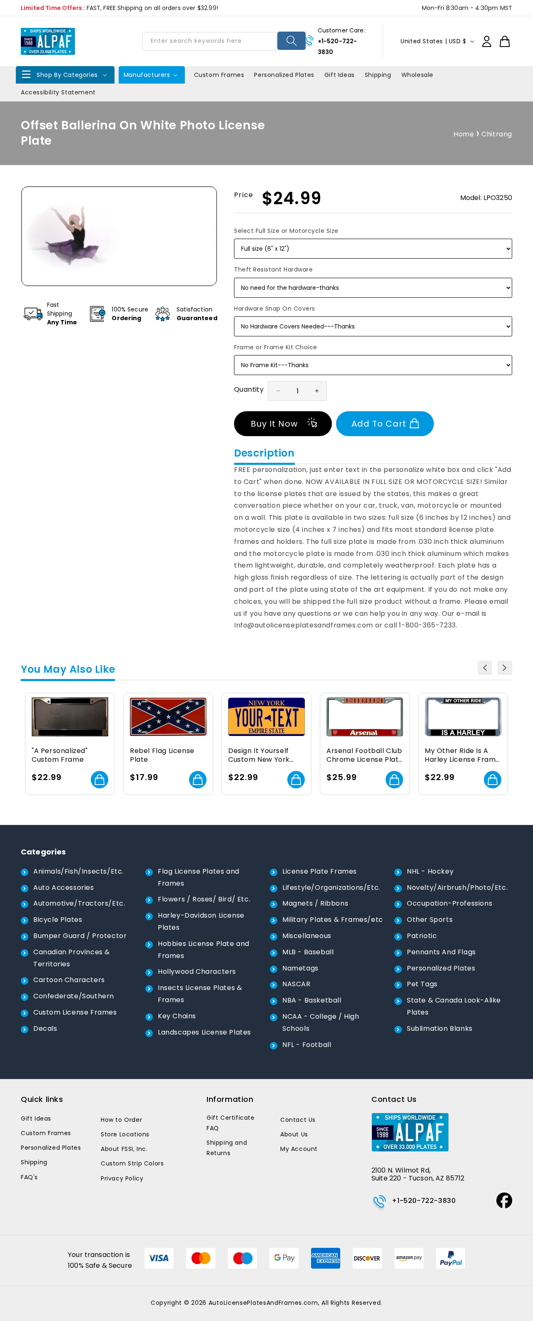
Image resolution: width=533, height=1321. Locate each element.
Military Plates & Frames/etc (332, 919)
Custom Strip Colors (132, 1163)
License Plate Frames (319, 871)
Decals (45, 1028)
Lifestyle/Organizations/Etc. (331, 887)
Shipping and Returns (227, 1147)
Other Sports (430, 919)
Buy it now (274, 424)
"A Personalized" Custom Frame (60, 755)
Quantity (249, 389)
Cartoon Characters (69, 980)
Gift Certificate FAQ (231, 1123)
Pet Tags (422, 984)
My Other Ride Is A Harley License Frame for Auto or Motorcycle (462, 755)
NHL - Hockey (430, 871)
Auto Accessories (63, 887)
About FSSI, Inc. (124, 1149)
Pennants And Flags (441, 952)
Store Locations (125, 1134)
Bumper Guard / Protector (80, 936)
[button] (65, 75)
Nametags (300, 968)
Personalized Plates (441, 968)
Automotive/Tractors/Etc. (79, 903)
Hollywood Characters (197, 971)
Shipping (34, 1162)
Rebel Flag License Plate (162, 755)
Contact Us (298, 1120)
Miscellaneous (306, 936)
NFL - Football (306, 1044)
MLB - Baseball (308, 952)
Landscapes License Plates (204, 1032)
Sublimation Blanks (440, 1028)
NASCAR (296, 984)
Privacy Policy (122, 1178)
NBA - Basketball (311, 1000)
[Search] (291, 41)
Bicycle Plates (57, 919)
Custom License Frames (75, 1012)
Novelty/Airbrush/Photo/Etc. (457, 887)
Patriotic (422, 936)
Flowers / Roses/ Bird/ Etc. (204, 899)
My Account (299, 1149)
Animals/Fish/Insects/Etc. (78, 871)
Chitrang (496, 134)
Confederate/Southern (73, 996)
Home (463, 134)
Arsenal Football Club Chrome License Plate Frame (364, 755)
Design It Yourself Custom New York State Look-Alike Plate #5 (259, 755)
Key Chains (177, 1016)
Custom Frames (46, 1133)
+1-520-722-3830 (424, 1200)
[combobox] (209, 41)
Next (505, 668)
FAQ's (29, 1177)
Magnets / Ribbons (315, 903)
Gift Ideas (36, 1118)
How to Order (121, 1120)
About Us (294, 1134)
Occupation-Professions (449, 903)
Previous (485, 668)
